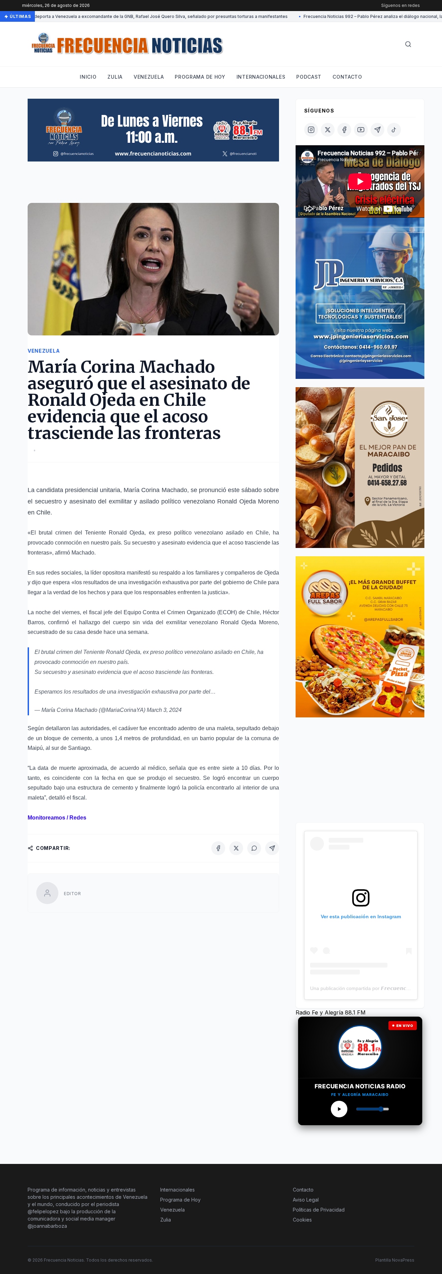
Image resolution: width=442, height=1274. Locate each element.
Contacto (347, 77)
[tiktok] (394, 130)
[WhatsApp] (254, 848)
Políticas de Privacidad (319, 1210)
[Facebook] (218, 848)
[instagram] (311, 130)
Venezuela (149, 77)
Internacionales (261, 77)
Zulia (115, 77)
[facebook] (344, 130)
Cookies (302, 1220)
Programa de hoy (200, 77)
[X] (236, 848)
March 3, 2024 (164, 710)
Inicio (88, 77)
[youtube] (361, 130)
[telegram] (377, 130)
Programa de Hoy (180, 1200)
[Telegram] (272, 848)
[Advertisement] (153, 185)
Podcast (308, 77)
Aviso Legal (306, 1200)
